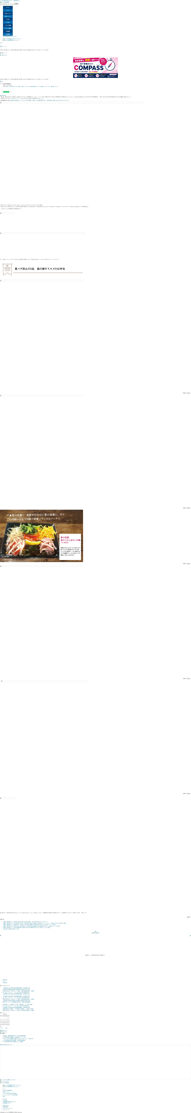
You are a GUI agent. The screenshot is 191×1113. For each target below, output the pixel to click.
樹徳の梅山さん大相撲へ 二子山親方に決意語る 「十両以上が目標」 (18, 1008)
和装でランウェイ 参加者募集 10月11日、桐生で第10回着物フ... (17, 1002)
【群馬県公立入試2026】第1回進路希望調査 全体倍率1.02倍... (17, 993)
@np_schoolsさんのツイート (6, 1044)
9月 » (7, 1028)
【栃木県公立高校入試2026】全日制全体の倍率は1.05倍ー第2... (17, 989)
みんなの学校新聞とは (8, 1090)
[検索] (16, 4)
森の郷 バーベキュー (46, 86)
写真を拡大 (3, 95)
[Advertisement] (11, 968)
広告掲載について (7, 1103)
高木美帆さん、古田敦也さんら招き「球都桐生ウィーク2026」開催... (18, 1004)
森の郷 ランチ (54, 86)
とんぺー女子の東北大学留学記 (10, 1093)
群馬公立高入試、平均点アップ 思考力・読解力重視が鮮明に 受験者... (19, 991)
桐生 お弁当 (9, 86)
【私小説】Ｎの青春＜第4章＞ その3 (11, 929)
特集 (4, 1096)
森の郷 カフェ (36, 86)
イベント (5, 1098)
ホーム (1, 42)
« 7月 (1, 1028)
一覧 (4, 981)
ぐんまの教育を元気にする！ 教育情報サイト (10, 0)
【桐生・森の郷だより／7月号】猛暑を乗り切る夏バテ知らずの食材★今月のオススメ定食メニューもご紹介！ (27, 927)
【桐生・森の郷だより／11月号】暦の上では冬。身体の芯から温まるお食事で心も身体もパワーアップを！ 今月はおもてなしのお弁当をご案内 (34, 923)
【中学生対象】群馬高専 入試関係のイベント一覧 (14, 1037)
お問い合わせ (6, 1105)
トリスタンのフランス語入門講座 (10, 1094)
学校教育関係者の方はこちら (9, 1101)
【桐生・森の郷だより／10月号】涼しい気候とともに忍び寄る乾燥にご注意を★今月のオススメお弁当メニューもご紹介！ (29, 924)
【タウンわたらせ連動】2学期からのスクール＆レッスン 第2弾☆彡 (18, 1038)
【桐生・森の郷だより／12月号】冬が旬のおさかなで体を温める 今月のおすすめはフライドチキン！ (25, 921)
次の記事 (5, 982)
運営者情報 (5, 1106)
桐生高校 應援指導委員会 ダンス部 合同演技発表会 (14, 1035)
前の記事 (5, 979)
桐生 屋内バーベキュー (24, 86)
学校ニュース (3, 46)
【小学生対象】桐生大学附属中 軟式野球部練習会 (14, 1040)
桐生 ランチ (15, 86)
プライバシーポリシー (8, 1108)
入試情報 (5, 1100)
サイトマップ (6, 1109)
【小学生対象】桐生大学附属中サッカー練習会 (13, 1041)
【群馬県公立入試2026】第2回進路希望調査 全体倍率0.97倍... (17, 988)
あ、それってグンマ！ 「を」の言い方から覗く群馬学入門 (16, 992)
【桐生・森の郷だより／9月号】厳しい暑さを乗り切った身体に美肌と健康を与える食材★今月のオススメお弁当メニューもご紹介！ (32, 926)
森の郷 (31, 86)
